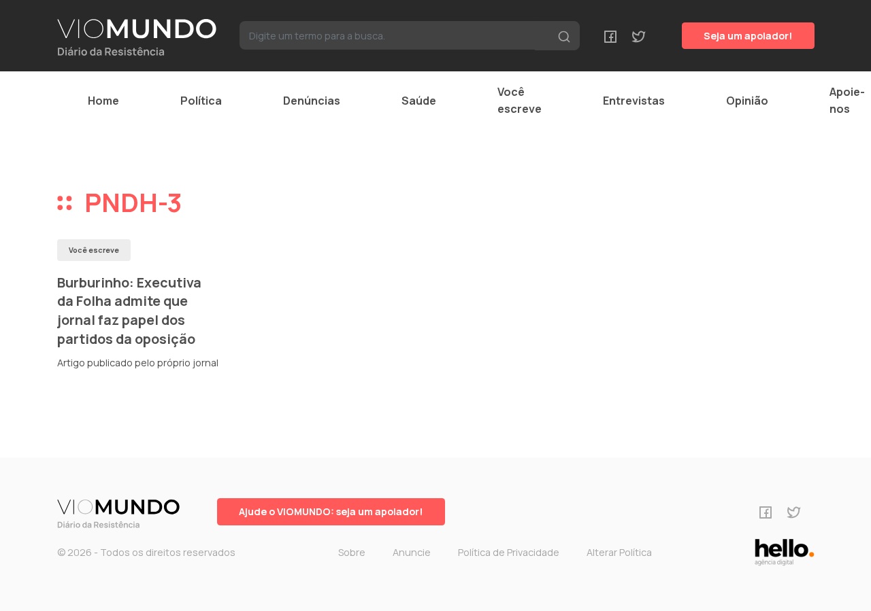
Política (201, 100)
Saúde (418, 100)
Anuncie (412, 552)
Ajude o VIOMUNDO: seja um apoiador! (331, 511)
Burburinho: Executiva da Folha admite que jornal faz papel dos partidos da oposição (129, 310)
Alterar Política (619, 552)
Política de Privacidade (508, 552)
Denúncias (311, 100)
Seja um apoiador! (748, 35)
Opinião (747, 100)
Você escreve (519, 100)
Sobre (351, 552)
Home (103, 100)
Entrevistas (634, 100)
